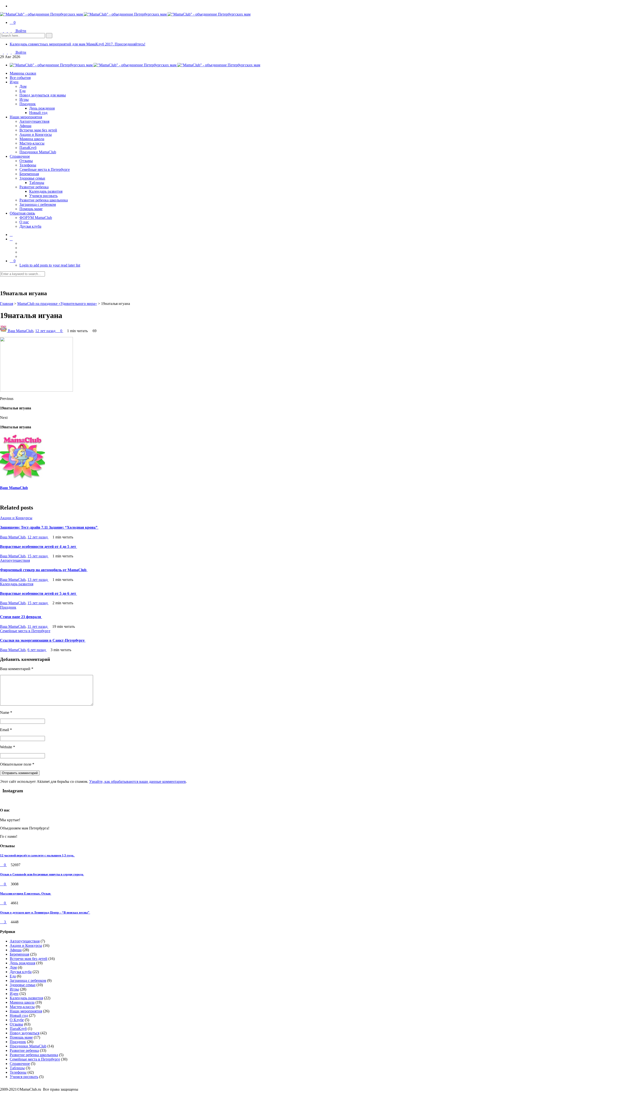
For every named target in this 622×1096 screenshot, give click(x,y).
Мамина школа (31, 139)
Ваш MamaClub (20, 331)
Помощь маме (31, 209)
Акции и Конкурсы (35, 134)
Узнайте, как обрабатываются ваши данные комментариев (137, 781)
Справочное (20, 156)
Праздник (27, 104)
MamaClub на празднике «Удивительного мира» (57, 304)
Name (6, 712)
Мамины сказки (23, 73)
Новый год (38, 113)
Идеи (14, 82)
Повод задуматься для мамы (42, 95)
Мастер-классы (31, 143)
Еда (22, 91)
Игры (24, 99)
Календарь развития (45, 191)
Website (7, 747)
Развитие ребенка (34, 187)
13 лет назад (38, 580)
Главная (6, 304)
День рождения (42, 108)
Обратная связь (22, 213)
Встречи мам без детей (38, 130)
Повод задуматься (24, 1033)
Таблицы (36, 183)
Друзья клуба (30, 226)
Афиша (25, 126)
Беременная (29, 174)
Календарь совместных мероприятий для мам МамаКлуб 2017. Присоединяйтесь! (77, 44)
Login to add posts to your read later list (49, 265)
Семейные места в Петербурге (44, 169)
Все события (20, 78)
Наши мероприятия (26, 117)
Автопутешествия (34, 121)
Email (6, 730)
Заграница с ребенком (37, 204)
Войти (21, 31)
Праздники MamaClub (37, 152)
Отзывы (26, 161)
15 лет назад (38, 556)
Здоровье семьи (32, 178)
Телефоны (27, 165)
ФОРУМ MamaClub (35, 218)
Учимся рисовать (43, 196)
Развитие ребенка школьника (43, 200)
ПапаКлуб (27, 148)
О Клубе (17, 1020)
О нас (24, 222)
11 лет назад (37, 626)
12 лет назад (45, 331)
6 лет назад (37, 650)
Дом (22, 86)
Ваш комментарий (16, 669)
